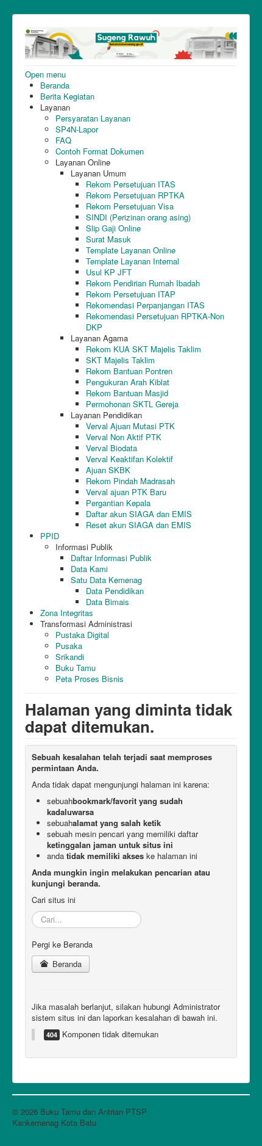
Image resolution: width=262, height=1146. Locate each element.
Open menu (45, 74)
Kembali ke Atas (220, 1111)
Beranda (66, 964)
